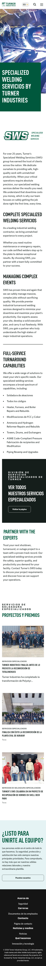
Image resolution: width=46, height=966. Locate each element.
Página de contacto (23, 923)
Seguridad (23, 903)
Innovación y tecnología (23, 943)
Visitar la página (19, 509)
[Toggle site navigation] (41, 4)
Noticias (23, 933)
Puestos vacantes (23, 878)
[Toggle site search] (34, 4)
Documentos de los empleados (23, 913)
